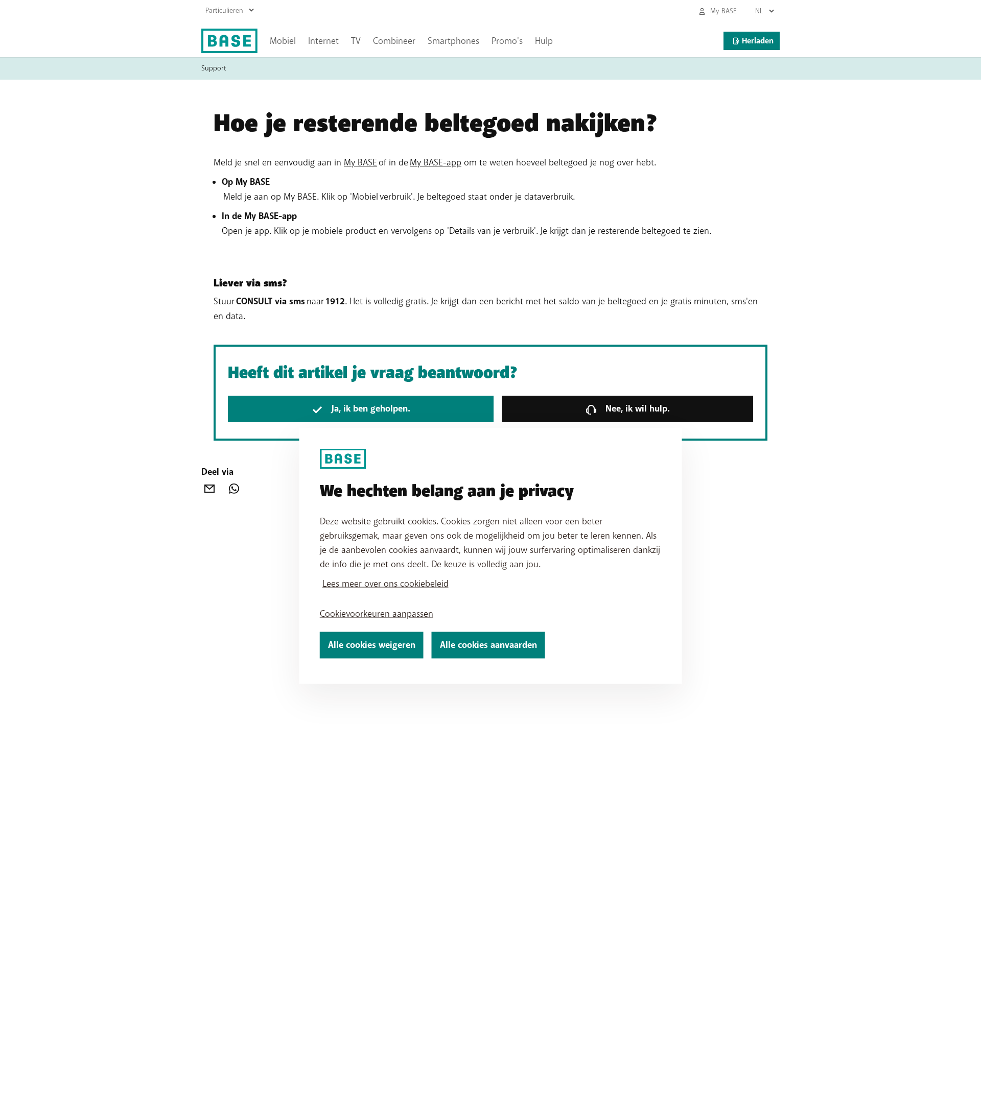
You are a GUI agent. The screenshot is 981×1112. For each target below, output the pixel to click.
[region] (490, 556)
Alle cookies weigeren (371, 645)
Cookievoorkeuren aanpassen (376, 613)
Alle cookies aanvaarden (488, 645)
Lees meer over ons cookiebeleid (385, 583)
